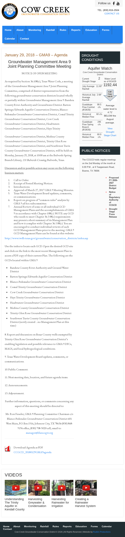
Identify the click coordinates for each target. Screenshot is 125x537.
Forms (105, 30)
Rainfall (50, 30)
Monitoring (34, 30)
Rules (63, 30)
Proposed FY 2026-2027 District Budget (113, 182)
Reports (75, 30)
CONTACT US (111, 13)
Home (8, 30)
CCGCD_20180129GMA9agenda (32, 452)
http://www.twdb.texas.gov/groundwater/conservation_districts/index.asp (46, 238)
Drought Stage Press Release (113, 213)
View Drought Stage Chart (110, 132)
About (19, 30)
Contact (24, 38)
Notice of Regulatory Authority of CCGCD (113, 198)
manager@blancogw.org (39, 432)
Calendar (10, 38)
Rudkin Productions (102, 532)
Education (91, 30)
